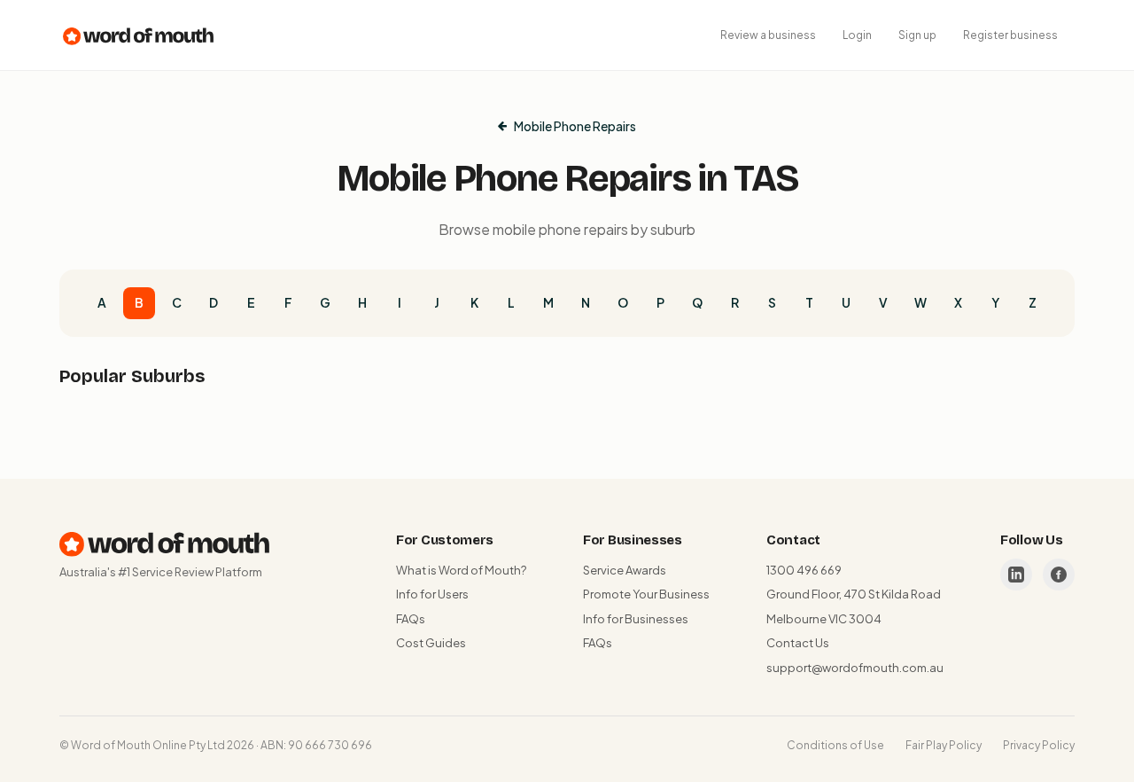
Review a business (768, 35)
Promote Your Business (646, 594)
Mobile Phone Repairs (575, 126)
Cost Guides (431, 643)
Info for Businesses (635, 619)
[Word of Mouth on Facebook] (1059, 574)
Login (857, 35)
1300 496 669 (804, 570)
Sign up (917, 35)
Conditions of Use (835, 745)
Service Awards (624, 570)
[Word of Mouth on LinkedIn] (1016, 574)
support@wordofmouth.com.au (855, 668)
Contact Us (797, 643)
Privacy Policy (1039, 745)
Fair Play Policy (943, 745)
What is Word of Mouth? (461, 570)
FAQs (410, 619)
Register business (1010, 35)
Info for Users (432, 594)
